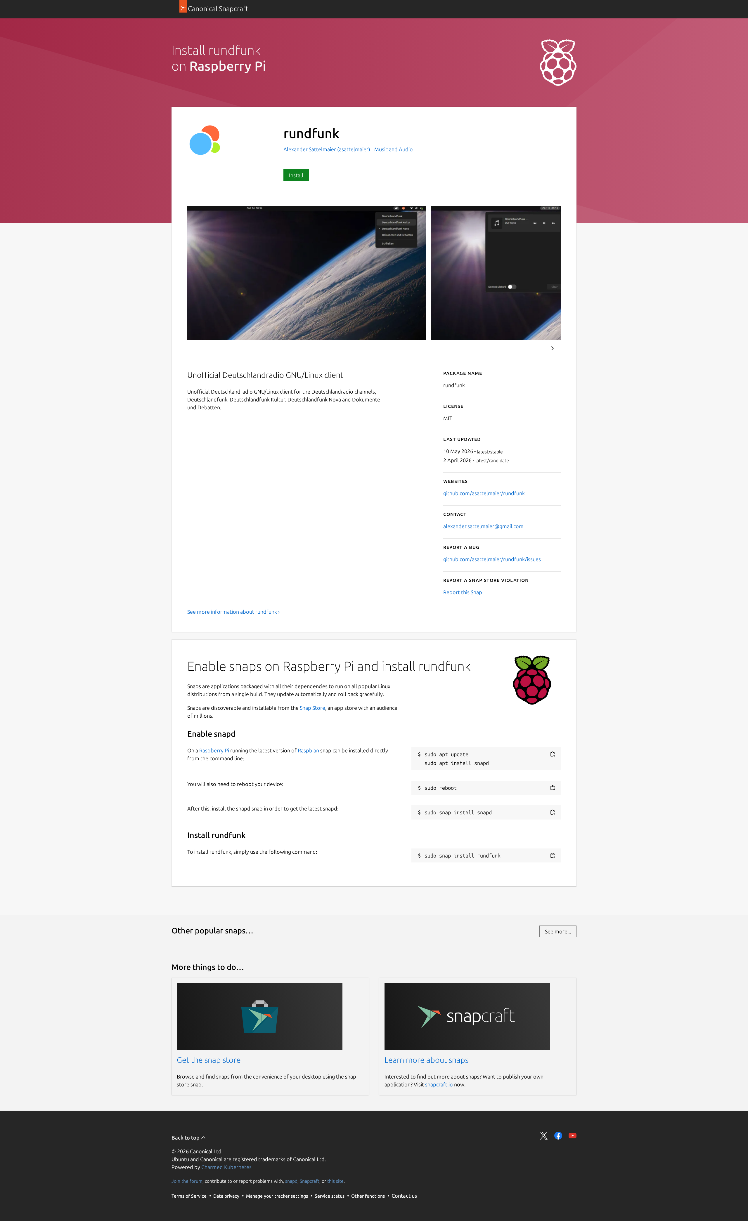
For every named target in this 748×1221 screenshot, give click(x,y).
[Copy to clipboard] (552, 754)
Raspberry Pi (214, 750)
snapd (291, 1181)
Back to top (186, 1137)
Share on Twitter (544, 1136)
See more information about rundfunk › (233, 612)
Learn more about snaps (426, 1059)
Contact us (404, 1196)
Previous (535, 348)
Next (552, 348)
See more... (558, 931)
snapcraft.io (439, 1084)
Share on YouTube (572, 1136)
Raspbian (308, 750)
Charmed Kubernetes (226, 1167)
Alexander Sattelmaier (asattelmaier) (327, 149)
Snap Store (312, 708)
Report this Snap (462, 592)
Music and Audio (393, 149)
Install (296, 175)
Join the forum (187, 1181)
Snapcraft (309, 1181)
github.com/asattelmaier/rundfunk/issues (492, 559)
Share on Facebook (558, 1136)
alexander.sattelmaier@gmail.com (483, 526)
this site (335, 1181)
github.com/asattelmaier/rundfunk (484, 493)
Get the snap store (209, 1059)
